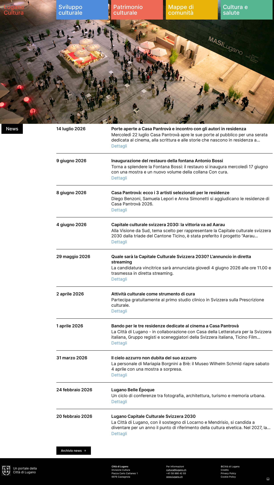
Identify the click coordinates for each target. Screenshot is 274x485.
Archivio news (71, 450)
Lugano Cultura (14, 9)
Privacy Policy (228, 473)
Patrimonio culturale (128, 9)
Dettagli (119, 145)
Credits (225, 469)
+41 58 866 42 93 (176, 473)
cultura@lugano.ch (176, 469)
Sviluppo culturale (70, 9)
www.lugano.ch (174, 476)
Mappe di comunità (181, 9)
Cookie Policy (228, 476)
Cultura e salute (235, 9)
